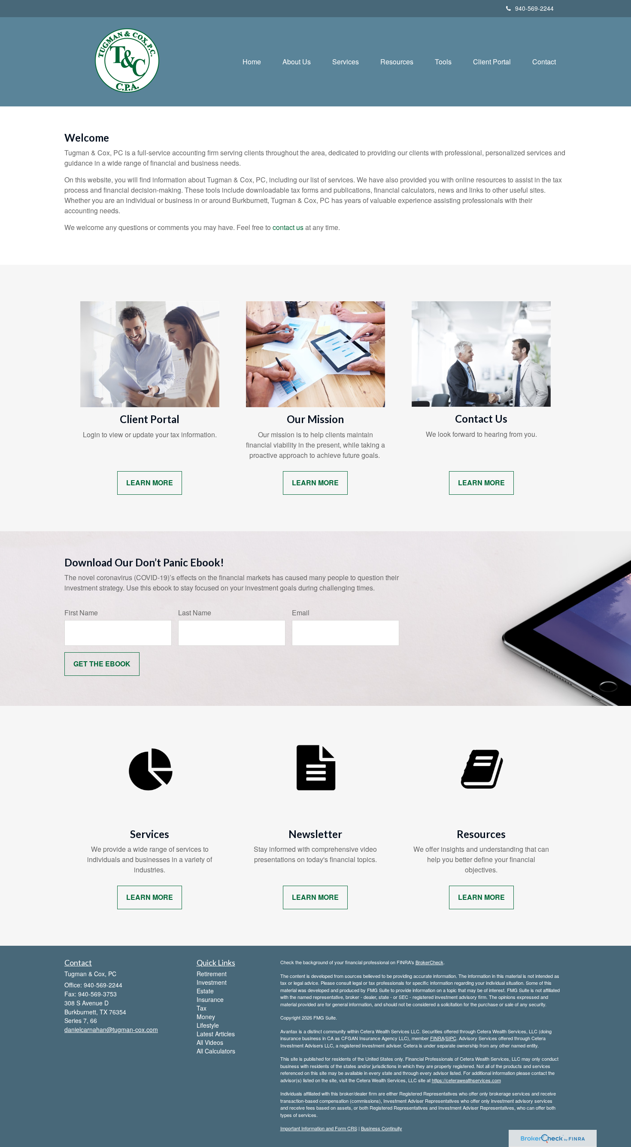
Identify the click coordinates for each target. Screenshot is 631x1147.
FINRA (437, 1038)
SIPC (451, 1038)
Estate (205, 991)
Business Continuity (381, 1128)
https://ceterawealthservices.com (466, 1080)
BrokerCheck (429, 962)
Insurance (210, 999)
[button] (297, 62)
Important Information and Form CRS (318, 1128)
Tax (201, 1008)
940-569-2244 (534, 8)
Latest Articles (216, 1033)
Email (300, 612)
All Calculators (216, 1051)
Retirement (212, 973)
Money (206, 1016)
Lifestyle (208, 1025)
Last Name (194, 612)
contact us (288, 227)
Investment (212, 982)
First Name (81, 612)
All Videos (210, 1042)
